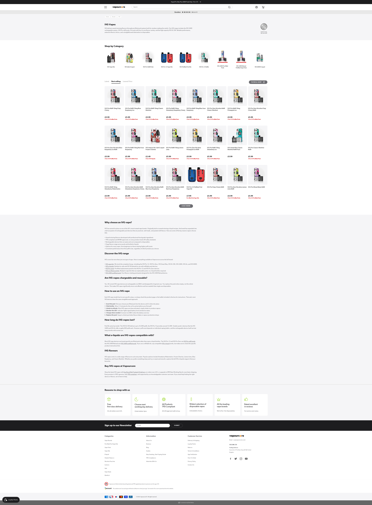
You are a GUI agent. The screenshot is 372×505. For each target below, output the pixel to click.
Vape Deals (108, 472)
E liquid (107, 454)
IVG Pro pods (110, 268)
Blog (147, 447)
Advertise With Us (151, 461)
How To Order (192, 458)
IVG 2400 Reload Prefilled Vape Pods (241, 67)
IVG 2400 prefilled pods (113, 273)
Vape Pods (108, 447)
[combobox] (182, 7)
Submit (177, 425)
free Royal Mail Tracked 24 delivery (134, 372)
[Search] (229, 7)
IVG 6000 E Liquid (260, 67)
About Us (149, 440)
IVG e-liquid (166, 343)
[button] (105, 7)
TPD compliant (132, 374)
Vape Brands (108, 440)
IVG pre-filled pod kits (112, 271)
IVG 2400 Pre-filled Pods (222, 67)
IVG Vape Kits (111, 67)
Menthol (107, 475)
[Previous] (107, 58)
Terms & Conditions (193, 451)
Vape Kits (107, 451)
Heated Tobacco (109, 458)
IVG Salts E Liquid (129, 67)
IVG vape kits (110, 264)
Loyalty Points (192, 444)
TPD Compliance (151, 458)
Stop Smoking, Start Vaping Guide (156, 454)
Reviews (148, 444)
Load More (186, 206)
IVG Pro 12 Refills (204, 67)
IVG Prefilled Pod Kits (185, 67)
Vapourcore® (143, 496)
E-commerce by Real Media (187, 502)
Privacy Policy (192, 461)
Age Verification (192, 454)
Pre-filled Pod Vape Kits (111, 444)
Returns (190, 447)
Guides (148, 451)
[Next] (265, 58)
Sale (106, 468)
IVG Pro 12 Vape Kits (167, 67)
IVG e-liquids (110, 266)
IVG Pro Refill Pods (148, 67)
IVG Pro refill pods (189, 341)
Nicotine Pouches (110, 461)
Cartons (107, 465)
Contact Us (191, 465)
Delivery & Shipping (193, 440)
